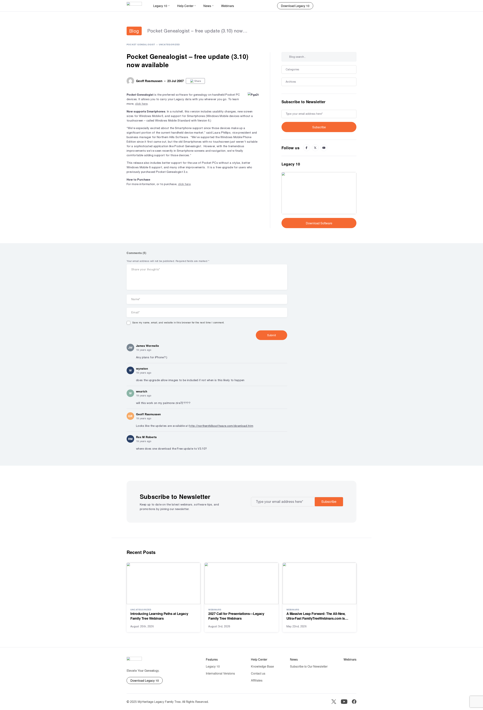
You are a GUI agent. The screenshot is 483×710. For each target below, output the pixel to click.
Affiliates (256, 680)
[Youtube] (324, 147)
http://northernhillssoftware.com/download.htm (221, 425)
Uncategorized (169, 44)
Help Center (259, 659)
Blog (134, 30)
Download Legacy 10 (295, 6)
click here (141, 103)
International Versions (220, 673)
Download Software (319, 223)
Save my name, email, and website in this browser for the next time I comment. (178, 322)
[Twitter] (315, 147)
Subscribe (319, 127)
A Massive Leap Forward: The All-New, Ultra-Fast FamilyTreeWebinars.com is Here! (315, 616)
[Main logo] (134, 5)
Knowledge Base (262, 666)
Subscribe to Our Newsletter (309, 666)
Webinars (227, 6)
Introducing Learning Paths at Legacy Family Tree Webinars (159, 616)
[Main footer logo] (134, 660)
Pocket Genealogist (141, 44)
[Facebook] (306, 147)
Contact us (258, 673)
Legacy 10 (213, 666)
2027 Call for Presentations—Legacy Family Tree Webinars (236, 616)
